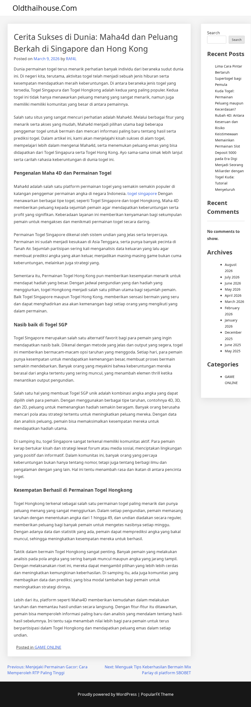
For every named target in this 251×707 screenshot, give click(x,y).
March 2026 (234, 301)
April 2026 (233, 295)
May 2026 (232, 289)
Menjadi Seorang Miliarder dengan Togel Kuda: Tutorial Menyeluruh (229, 177)
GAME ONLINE (48, 647)
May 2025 (232, 351)
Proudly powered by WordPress (108, 694)
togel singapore (142, 193)
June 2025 (233, 344)
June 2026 (233, 283)
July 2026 (232, 277)
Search (213, 32)
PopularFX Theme (157, 694)
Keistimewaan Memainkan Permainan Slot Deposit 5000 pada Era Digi (227, 146)
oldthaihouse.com (45, 8)
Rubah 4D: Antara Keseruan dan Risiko (229, 121)
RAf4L (71, 58)
